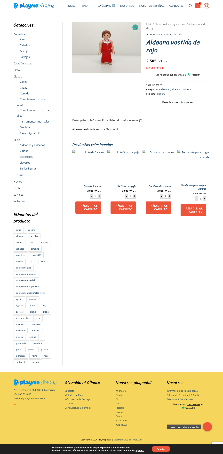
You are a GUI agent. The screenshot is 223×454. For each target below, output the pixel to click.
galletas (20, 311)
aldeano (20, 236)
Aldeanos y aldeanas (32, 145)
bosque (44, 242)
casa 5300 (36, 255)
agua (18, 229)
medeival (20, 324)
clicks (32, 261)
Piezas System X (30, 133)
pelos (18, 349)
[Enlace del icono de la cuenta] (206, 6)
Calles (23, 82)
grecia (46, 311)
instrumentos (22, 317)
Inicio (71, 6)
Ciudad (18, 76)
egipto (19, 299)
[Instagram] (15, 404)
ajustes (140, 450)
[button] (135, 27)
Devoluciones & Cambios (78, 407)
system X (20, 362)
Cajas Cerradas (23, 63)
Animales (19, 34)
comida (44, 261)
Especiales (26, 157)
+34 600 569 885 (22, 394)
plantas (44, 349)
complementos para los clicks (30, 292)
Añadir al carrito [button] (89, 207)
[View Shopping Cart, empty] (197, 5)
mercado (20, 330)
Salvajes (25, 57)
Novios (18, 181)
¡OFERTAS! (121, 424)
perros (31, 349)
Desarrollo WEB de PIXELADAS (128, 439)
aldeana (31, 229)
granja (33, 311)
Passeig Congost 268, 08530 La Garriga (35, 390)
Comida (24, 93)
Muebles (25, 127)
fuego (44, 305)
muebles (36, 330)
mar (38, 317)
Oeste (17, 188)
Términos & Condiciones (180, 399)
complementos (23, 267)
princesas (20, 355)
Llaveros (25, 162)
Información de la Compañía (182, 390)
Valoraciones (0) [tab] (132, 120)
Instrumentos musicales (35, 121)
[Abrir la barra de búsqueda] (190, 5)
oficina (32, 336)
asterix (19, 242)
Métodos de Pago (74, 395)
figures (19, 305)
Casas (23, 87)
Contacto (176, 6)
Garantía (69, 403)
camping (35, 248)
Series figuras (28, 168)
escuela (32, 299)
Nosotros (127, 6)
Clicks (17, 140)
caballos (20, 248)
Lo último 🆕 (106, 6)
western (36, 362)
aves (31, 242)
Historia (18, 175)
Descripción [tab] (80, 120)
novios (19, 336)
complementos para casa (28, 286)
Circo (17, 70)
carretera (20, 255)
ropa (46, 355)
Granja (24, 51)
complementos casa (26, 273)
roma (34, 355)
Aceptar (161, 449)
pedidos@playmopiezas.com (29, 398)
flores (32, 305)
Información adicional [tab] (104, 120)
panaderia (21, 343)
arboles (34, 236)
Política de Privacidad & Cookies (184, 395)
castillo (19, 261)
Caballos (25, 45)
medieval (36, 324)
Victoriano (20, 201)
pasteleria (37, 343)
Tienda (84, 6)
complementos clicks (26, 280)
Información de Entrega (77, 399)
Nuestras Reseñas (151, 6)
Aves (23, 39)
